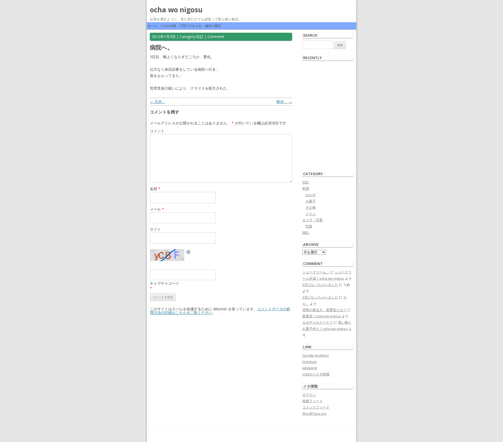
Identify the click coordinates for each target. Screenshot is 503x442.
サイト (155, 229)
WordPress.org (314, 413)
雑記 (305, 232)
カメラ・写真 (312, 220)
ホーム (152, 26)
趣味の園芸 (213, 26)
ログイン (309, 394)
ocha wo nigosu (176, 9)
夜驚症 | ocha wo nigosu (321, 316)
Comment (216, 36)
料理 (305, 188)
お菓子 (310, 201)
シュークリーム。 (316, 272)
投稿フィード (312, 401)
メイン (310, 213)
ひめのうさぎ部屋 (316, 374)
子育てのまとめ (190, 26)
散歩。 (284, 101)
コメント (157, 130)
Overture (309, 361)
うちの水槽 (168, 26)
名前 (155, 188)
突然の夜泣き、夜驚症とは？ (324, 309)
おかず (310, 194)
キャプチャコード (164, 283)
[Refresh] (189, 252)
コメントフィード (316, 407)
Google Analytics (315, 355)
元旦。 (158, 101)
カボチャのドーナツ (317, 322)
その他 (310, 207)
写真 (308, 226)
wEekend (309, 368)
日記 (199, 36)
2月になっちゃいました (320, 284)
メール (157, 209)
